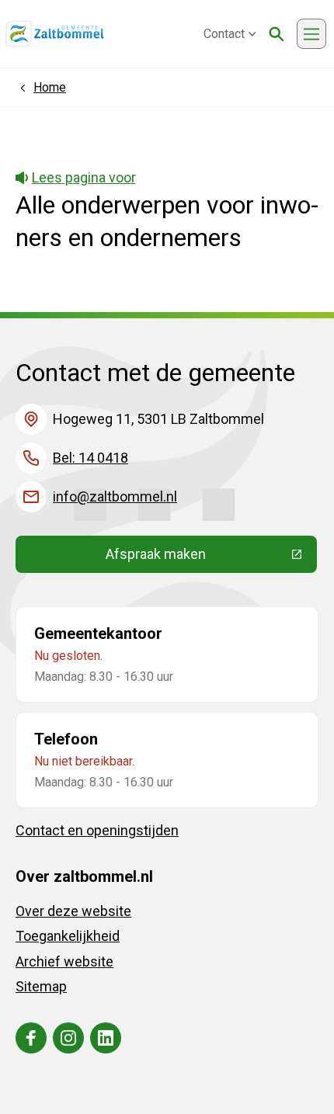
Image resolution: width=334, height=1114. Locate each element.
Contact (224, 33)
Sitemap (41, 986)
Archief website (64, 961)
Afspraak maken (211, 557)
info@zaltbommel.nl (115, 496)
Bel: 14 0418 (90, 457)
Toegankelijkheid (68, 936)
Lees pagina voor (84, 177)
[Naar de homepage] (55, 34)
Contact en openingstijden (97, 830)
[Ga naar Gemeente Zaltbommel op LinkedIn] (105, 1037)
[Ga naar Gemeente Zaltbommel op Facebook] (31, 1037)
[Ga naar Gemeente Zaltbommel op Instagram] (68, 1037)
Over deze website (73, 911)
